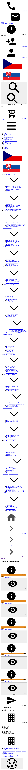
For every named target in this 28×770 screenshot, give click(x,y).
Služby (5, 422)
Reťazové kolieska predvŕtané (16, 329)
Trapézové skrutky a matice (12, 222)
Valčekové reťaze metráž (12, 315)
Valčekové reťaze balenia (12, 314)
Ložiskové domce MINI (11, 242)
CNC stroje (8, 471)
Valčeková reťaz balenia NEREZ (13, 332)
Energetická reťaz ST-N (11, 279)
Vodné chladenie (10, 506)
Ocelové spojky (9, 298)
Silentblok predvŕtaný (11, 369)
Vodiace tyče (9, 204)
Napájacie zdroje (10, 470)
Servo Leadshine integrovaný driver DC (18, 404)
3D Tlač (5, 142)
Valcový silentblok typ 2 (6, 603)
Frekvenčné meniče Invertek (12, 420)
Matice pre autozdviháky (12, 226)
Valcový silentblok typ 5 (6, 681)
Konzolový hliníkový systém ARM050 (15, 490)
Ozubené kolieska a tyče (9, 246)
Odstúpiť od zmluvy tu (8, 753)
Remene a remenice (7, 334)
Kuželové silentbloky (11, 367)
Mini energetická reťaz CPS (12, 281)
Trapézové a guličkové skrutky (10, 210)
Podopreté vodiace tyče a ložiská (13, 209)
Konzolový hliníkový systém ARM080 (15, 491)
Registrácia (24, 46)
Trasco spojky (9, 296)
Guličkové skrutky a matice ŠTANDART (15, 225)
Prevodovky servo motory (12, 406)
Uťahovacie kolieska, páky (12, 371)
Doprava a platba (7, 134)
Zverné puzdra (9, 351)
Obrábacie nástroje (10, 472)
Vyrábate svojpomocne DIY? (10, 141)
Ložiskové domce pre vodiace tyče (14, 205)
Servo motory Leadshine (14, 402)
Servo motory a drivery (11, 390)
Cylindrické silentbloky (11, 370)
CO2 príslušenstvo (10, 509)
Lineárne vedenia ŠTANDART (13, 187)
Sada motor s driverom (11, 405)
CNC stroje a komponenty (9, 440)
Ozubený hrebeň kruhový (12, 265)
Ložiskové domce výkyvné (12, 241)
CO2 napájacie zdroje (11, 510)
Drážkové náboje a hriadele (12, 261)
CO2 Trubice (9, 505)
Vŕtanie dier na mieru (11, 437)
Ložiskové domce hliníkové (12, 245)
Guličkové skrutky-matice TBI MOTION (15, 224)
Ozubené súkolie (10, 264)
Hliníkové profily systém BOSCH (14, 487)
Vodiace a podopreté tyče (9, 191)
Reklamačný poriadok (8, 749)
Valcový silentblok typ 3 (6, 629)
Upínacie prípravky (10, 452)
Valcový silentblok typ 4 (6, 655)
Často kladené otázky (8, 137)
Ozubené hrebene (10, 259)
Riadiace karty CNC (11, 468)
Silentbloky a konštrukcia (9, 354)
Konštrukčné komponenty (12, 373)
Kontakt (5, 138)
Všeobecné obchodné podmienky (11, 748)
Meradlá (11, 467)
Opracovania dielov (10, 436)
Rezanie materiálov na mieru (12, 435)
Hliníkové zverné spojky (11, 299)
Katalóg (5, 133)
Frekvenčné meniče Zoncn (12, 421)
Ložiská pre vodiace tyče (12, 206)
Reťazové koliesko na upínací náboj (17, 330)
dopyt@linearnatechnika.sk (7, 23)
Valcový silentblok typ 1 (6, 577)
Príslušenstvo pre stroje (11, 455)
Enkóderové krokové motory (12, 388)
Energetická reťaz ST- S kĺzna (13, 280)
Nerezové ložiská (10, 208)
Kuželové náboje (10, 347)
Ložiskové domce (7, 228)
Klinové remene (10, 353)
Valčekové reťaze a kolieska (9, 301)
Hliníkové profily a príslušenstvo (10, 474)
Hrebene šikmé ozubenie (12, 263)
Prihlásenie (24, 57)
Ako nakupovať (7, 135)
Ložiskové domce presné (12, 240)
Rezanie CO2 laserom (11, 439)
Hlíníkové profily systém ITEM (13, 486)
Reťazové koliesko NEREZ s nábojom (18, 331)
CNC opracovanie (7, 143)
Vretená (8, 454)
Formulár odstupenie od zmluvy (10, 755)
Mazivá (8, 190)
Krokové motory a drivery (9, 374)
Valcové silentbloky (10, 366)
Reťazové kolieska (10, 316)
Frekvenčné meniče (7, 408)
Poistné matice (9, 244)
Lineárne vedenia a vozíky (9, 174)
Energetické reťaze (7, 266)
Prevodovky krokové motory (12, 389)
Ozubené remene (10, 349)
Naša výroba (6, 144)
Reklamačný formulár (8, 756)
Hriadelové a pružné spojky (9, 284)
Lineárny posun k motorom (12, 189)
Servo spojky (9, 300)
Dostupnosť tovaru (7, 139)
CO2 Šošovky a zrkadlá (11, 507)
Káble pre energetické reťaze (12, 283)
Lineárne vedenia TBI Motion (13, 186)
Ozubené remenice (10, 350)
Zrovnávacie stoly (10, 489)
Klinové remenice (10, 346)
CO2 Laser (5, 492)
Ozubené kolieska (10, 260)
